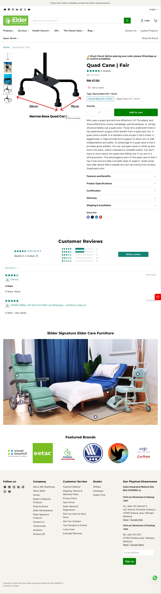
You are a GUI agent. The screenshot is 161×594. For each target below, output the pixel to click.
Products (8, 30)
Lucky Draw (69, 529)
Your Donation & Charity (75, 525)
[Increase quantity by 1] (109, 112)
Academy (37, 530)
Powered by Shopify (11, 586)
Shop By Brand (150, 38)
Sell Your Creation (72, 521)
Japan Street (10, 38)
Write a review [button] (133, 254)
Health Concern (41, 30)
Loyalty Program (149, 30)
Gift (56, 30)
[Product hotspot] (17, 376)
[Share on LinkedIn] (96, 217)
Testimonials (39, 526)
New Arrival (69, 502)
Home (6, 47)
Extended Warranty (72, 533)
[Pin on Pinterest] (100, 217)
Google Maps (137, 545)
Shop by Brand (40, 506)
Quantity (91, 106)
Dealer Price (99, 495)
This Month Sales (73, 30)
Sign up (129, 561)
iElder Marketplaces (43, 510)
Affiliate (97, 487)
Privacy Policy (70, 498)
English (153, 9)
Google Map (137, 520)
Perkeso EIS (39, 534)
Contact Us (131, 30)
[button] (8, 56)
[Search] (127, 20)
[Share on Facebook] (88, 217)
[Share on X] (92, 217)
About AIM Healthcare (44, 487)
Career (36, 495)
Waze (126, 520)
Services (23, 30)
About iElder (39, 491)
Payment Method (71, 487)
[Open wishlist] (158, 297)
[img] (11, 275)
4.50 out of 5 (34, 251)
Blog (90, 30)
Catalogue (98, 491)
